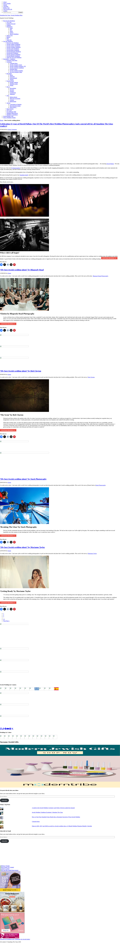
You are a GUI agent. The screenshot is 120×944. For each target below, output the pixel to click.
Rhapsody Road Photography (100, 276)
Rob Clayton (91, 377)
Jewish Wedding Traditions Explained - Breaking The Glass (47, 812)
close (1, 939)
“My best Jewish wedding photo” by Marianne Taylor (22, 547)
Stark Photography (101, 485)
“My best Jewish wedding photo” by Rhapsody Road (22, 270)
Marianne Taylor (92, 553)
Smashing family (24, 175)
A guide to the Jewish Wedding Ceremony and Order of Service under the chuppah (53, 808)
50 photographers (15, 168)
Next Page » (6, 621)
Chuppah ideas (36, 821)
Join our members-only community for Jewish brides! (16, 939)
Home (1, 120)
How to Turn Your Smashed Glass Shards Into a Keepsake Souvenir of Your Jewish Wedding (56, 817)
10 (4, 619)
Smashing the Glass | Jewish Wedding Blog (11, 15)
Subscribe (4, 800)
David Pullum (110, 163)
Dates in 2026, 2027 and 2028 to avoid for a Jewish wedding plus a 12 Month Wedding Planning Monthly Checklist (62, 826)
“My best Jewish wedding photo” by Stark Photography (23, 479)
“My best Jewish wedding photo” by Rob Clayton (20, 371)
